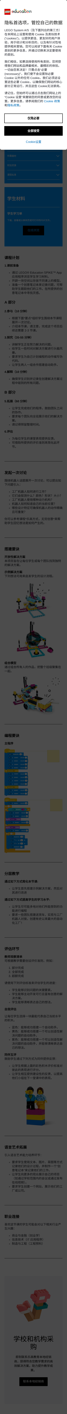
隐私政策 (13, 105)
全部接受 (33, 130)
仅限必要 (33, 118)
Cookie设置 (33, 141)
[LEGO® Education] (18, 12)
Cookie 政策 (52, 101)
